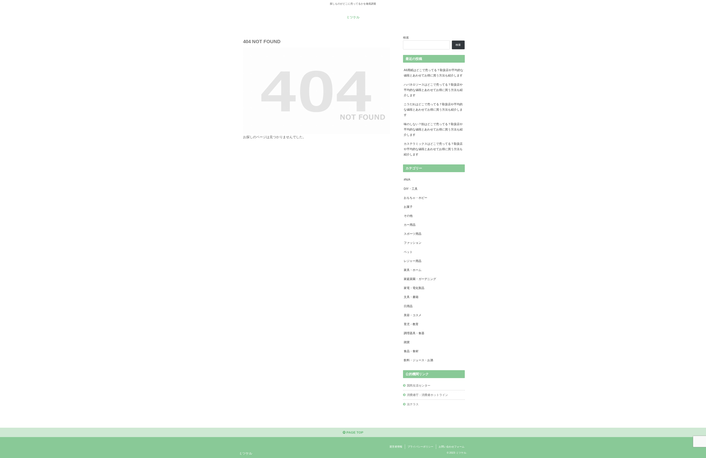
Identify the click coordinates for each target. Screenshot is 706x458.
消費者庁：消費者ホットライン (427, 394)
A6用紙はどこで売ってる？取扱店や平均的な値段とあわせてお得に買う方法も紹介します (433, 72)
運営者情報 (395, 446)
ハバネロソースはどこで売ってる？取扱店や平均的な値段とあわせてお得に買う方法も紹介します (433, 90)
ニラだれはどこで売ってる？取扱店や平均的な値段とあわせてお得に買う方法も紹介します (433, 109)
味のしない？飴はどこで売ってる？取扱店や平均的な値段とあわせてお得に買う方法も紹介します (433, 129)
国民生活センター (418, 385)
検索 (406, 37)
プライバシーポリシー (420, 446)
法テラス (413, 404)
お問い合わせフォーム (451, 446)
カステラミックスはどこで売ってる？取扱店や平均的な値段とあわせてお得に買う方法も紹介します (433, 149)
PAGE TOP (354, 432)
